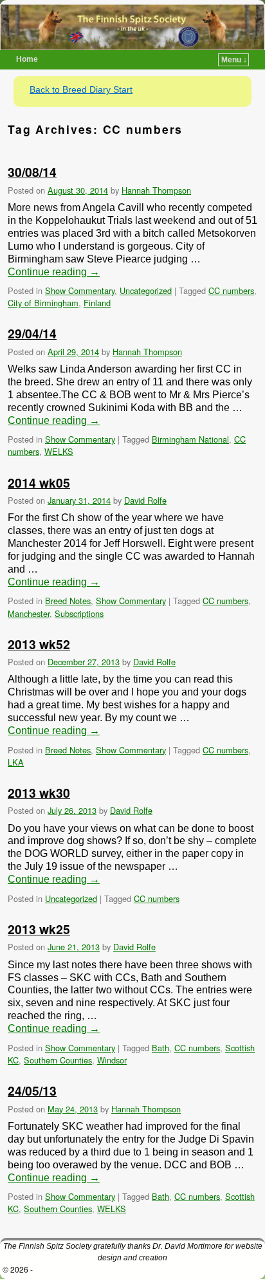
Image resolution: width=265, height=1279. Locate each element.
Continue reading (54, 271)
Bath (160, 1048)
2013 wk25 (39, 929)
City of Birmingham (43, 303)
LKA (16, 762)
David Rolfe (145, 500)
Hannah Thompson (156, 190)
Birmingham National (190, 439)
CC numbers (231, 290)
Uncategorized (146, 290)
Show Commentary (79, 290)
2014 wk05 (39, 483)
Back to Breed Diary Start (81, 89)
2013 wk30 (39, 793)
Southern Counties (58, 1060)
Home (27, 59)
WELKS (58, 451)
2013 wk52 (39, 644)
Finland (97, 303)
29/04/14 (32, 333)
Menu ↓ (234, 59)
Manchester (29, 613)
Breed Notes (68, 600)
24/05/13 (32, 1090)
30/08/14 (32, 172)
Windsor (112, 1060)
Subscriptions (79, 613)
